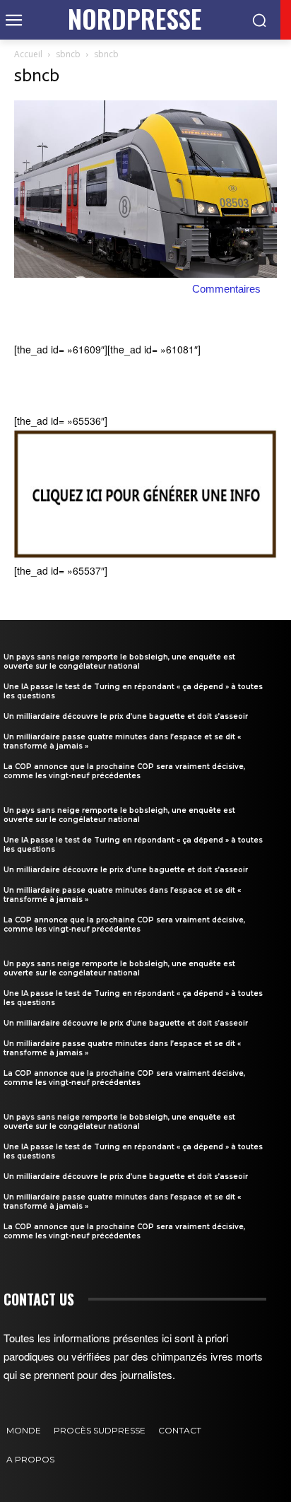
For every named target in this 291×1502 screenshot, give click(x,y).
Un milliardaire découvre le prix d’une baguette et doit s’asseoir (126, 716)
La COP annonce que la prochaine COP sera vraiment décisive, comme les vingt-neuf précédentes (124, 771)
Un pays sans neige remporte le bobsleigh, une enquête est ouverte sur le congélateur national (119, 661)
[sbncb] (145, 273)
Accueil (28, 54)
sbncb (68, 54)
